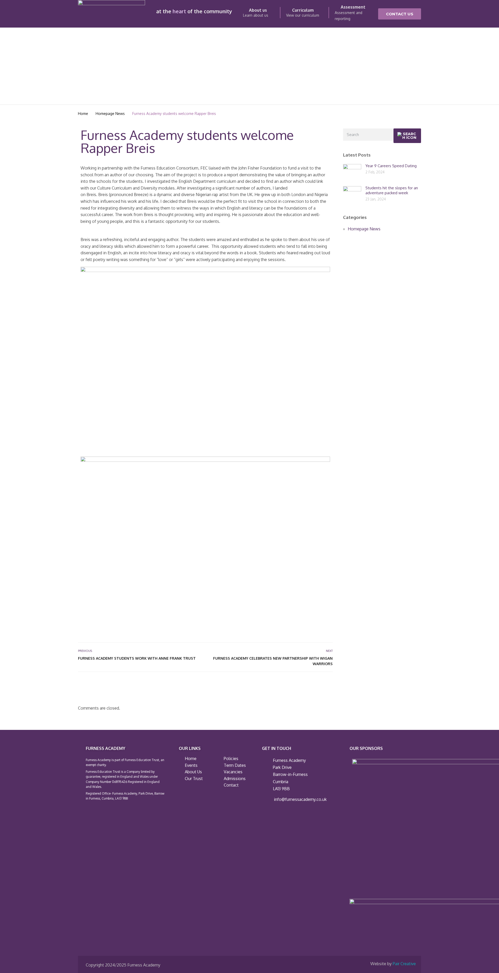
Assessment (353, 7)
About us (258, 10)
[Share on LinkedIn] (329, 687)
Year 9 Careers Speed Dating (391, 165)
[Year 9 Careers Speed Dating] (352, 172)
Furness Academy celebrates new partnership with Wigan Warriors (273, 661)
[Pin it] (323, 687)
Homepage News (364, 228)
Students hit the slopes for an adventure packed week (391, 190)
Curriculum (303, 10)
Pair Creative (404, 963)
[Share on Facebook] (312, 687)
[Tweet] (318, 687)
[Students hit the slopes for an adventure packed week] (352, 194)
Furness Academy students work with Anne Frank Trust (137, 658)
